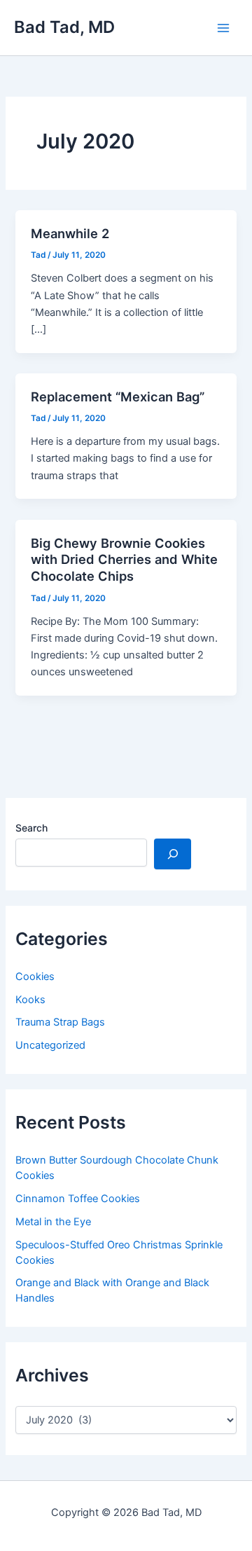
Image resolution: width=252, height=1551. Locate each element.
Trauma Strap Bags (60, 1022)
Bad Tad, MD (64, 27)
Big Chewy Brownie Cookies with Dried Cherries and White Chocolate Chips (124, 559)
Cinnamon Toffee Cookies (77, 1198)
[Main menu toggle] (223, 28)
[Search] (172, 854)
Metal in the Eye (53, 1221)
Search (31, 828)
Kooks (30, 999)
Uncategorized (50, 1045)
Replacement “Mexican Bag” (117, 396)
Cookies (35, 976)
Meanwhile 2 (70, 233)
